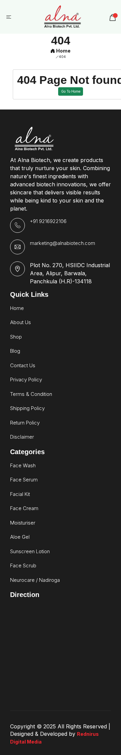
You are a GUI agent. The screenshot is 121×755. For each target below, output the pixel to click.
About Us (20, 322)
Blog (15, 351)
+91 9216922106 (48, 221)
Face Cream (24, 508)
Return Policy (25, 422)
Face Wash (23, 465)
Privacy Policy (26, 379)
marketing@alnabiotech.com (62, 243)
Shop (16, 337)
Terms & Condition (31, 394)
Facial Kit (20, 494)
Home (63, 51)
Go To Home (70, 91)
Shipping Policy (27, 408)
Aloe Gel (20, 537)
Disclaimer (22, 437)
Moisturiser (22, 523)
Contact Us (22, 365)
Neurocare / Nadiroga (35, 580)
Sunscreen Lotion (30, 551)
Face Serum (24, 479)
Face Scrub (23, 565)
